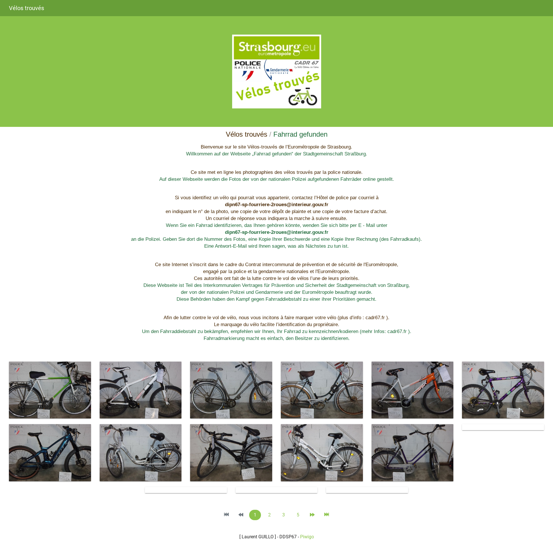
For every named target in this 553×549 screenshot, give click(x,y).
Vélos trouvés (26, 8)
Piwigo (307, 536)
